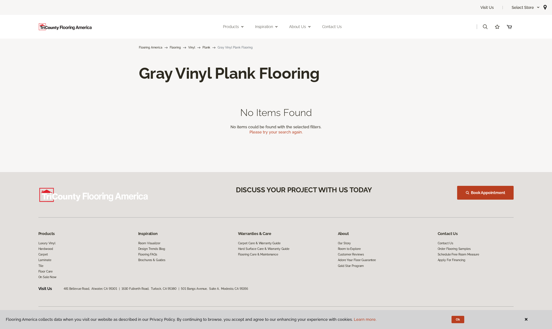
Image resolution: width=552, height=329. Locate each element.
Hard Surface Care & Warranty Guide (263, 249)
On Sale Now (47, 277)
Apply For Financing (451, 260)
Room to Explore (349, 249)
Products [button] (231, 26)
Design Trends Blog (151, 249)
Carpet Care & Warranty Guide (259, 243)
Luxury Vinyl (46, 243)
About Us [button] (297, 26)
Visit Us (487, 7)
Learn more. (365, 319)
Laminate (44, 260)
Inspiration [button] (264, 26)
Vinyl (191, 47)
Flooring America (150, 47)
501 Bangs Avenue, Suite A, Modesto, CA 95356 (214, 288)
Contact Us (332, 26)
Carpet (43, 254)
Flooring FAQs (147, 254)
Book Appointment (488, 192)
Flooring (175, 47)
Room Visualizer (149, 243)
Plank (206, 47)
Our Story (344, 243)
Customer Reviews (351, 254)
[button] (526, 7)
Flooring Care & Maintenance (258, 254)
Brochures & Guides (151, 260)
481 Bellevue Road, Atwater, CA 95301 (90, 288)
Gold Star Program (351, 266)
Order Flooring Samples (454, 249)
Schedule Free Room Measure (458, 254)
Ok (458, 319)
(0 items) (509, 26)
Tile (40, 266)
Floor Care (45, 271)
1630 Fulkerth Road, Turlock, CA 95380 (149, 288)
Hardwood (45, 249)
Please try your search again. (276, 132)
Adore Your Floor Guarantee (357, 260)
